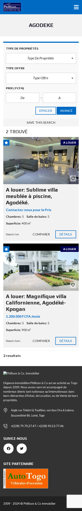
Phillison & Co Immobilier (40, 503)
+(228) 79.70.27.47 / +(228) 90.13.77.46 (37, 426)
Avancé (66, 110)
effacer (45, 110)
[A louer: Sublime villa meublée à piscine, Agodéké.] (41, 160)
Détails (65, 234)
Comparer (41, 234)
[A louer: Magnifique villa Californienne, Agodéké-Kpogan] (41, 267)
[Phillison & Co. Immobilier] (10, 7)
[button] (41, 58)
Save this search (41, 122)
